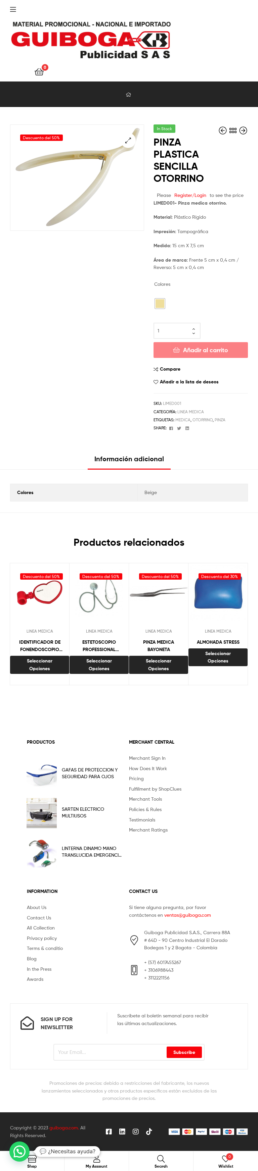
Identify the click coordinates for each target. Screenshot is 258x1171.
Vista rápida (56, 595)
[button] (128, 140)
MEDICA (182, 419)
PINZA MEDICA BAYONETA (158, 646)
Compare (170, 369)
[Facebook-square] (108, 1131)
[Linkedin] (122, 1131)
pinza (220, 419)
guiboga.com (63, 1127)
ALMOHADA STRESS (218, 642)
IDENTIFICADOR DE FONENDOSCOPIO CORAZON (39, 646)
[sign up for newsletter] (27, 1023)
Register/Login (190, 195)
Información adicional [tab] (129, 459)
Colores (162, 284)
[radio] (160, 304)
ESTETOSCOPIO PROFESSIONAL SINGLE (99, 646)
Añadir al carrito (205, 350)
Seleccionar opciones (39, 665)
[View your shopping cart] (39, 71)
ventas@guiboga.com (187, 915)
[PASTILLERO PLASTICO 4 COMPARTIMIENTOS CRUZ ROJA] (243, 131)
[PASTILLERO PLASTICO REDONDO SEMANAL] (223, 131)
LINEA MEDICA (190, 411)
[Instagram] (135, 1131)
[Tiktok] (149, 1131)
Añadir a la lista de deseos (189, 382)
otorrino (202, 419)
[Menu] (27, 8)
